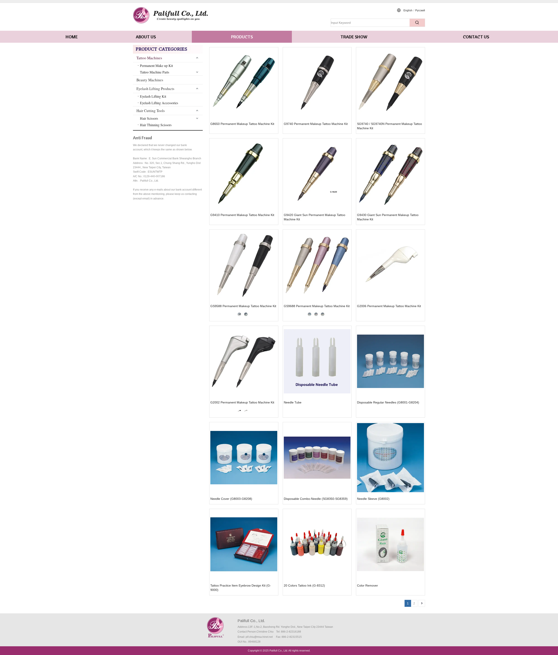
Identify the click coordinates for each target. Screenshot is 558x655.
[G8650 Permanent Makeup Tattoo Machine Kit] (243, 82)
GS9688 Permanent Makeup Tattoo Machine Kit (317, 306)
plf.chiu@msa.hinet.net (259, 636)
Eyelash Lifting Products (155, 88)
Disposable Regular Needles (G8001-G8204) (388, 402)
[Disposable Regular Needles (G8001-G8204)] (390, 361)
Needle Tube (292, 402)
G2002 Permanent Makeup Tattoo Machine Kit (242, 402)
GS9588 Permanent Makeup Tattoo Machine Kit (243, 306)
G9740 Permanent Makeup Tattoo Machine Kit (316, 124)
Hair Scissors (149, 118)
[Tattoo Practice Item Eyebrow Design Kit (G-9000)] (243, 544)
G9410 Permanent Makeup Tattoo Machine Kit (242, 215)
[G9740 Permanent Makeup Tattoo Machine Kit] (317, 82)
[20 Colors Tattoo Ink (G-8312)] (317, 544)
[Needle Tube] (317, 361)
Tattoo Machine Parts (154, 72)
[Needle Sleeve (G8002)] (390, 457)
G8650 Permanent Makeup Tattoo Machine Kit (242, 124)
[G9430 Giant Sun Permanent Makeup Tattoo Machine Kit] (390, 173)
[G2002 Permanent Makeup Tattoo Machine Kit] (243, 361)
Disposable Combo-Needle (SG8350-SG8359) (316, 498)
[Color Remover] (390, 544)
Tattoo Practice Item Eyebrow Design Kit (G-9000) (240, 588)
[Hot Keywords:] (417, 23)
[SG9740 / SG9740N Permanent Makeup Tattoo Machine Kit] (390, 82)
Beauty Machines (149, 79)
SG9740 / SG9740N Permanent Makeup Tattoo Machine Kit (389, 126)
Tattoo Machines (149, 57)
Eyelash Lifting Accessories (159, 102)
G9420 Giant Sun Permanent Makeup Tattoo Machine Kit (314, 217)
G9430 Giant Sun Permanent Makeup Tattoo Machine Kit (387, 217)
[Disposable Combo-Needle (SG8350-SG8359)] (317, 457)
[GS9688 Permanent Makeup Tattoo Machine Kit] (317, 264)
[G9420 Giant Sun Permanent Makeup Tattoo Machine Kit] (317, 173)
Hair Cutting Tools (150, 110)
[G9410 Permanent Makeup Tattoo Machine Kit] (243, 173)
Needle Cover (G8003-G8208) (231, 498)
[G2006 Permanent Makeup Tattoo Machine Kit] (390, 264)
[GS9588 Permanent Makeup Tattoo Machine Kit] (243, 264)
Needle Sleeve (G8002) (373, 498)
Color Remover (367, 585)
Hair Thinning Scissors (156, 124)
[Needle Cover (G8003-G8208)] (243, 457)
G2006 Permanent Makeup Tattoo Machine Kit (389, 306)
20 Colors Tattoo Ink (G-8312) (304, 585)
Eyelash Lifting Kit (153, 96)
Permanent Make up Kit (156, 65)
